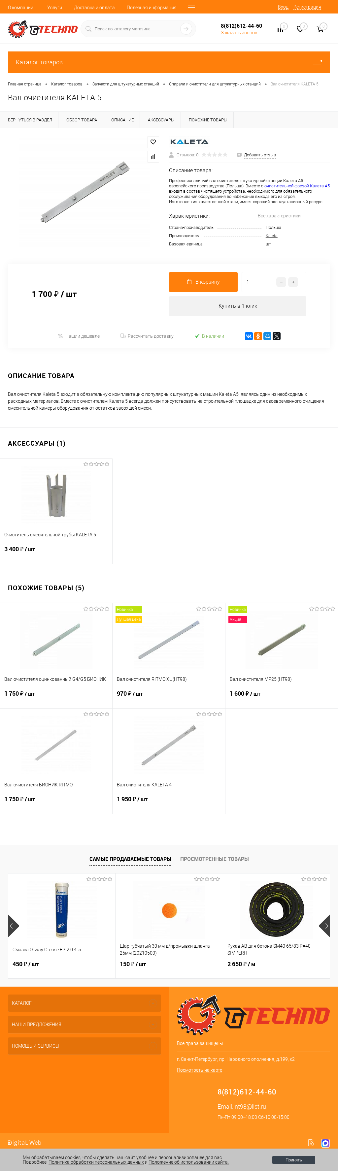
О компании (20, 7)
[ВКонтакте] (249, 336)
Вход (283, 7)
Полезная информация (152, 7)
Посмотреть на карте (199, 1070)
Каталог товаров (39, 62)
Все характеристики (279, 215)
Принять (294, 1159)
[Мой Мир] (267, 336)
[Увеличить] (84, 192)
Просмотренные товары (214, 859)
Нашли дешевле (82, 336)
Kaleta (272, 235)
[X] (277, 336)
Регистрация (307, 7)
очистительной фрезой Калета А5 (297, 185)
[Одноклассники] (258, 336)
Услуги (54, 7)
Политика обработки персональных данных (96, 1162)
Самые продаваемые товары (130, 859)
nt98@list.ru (250, 1106)
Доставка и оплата (94, 7)
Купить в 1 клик (238, 306)
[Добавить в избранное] (153, 142)
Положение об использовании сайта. (189, 1162)
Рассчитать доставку (151, 336)
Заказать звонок (239, 32)
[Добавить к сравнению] (153, 157)
